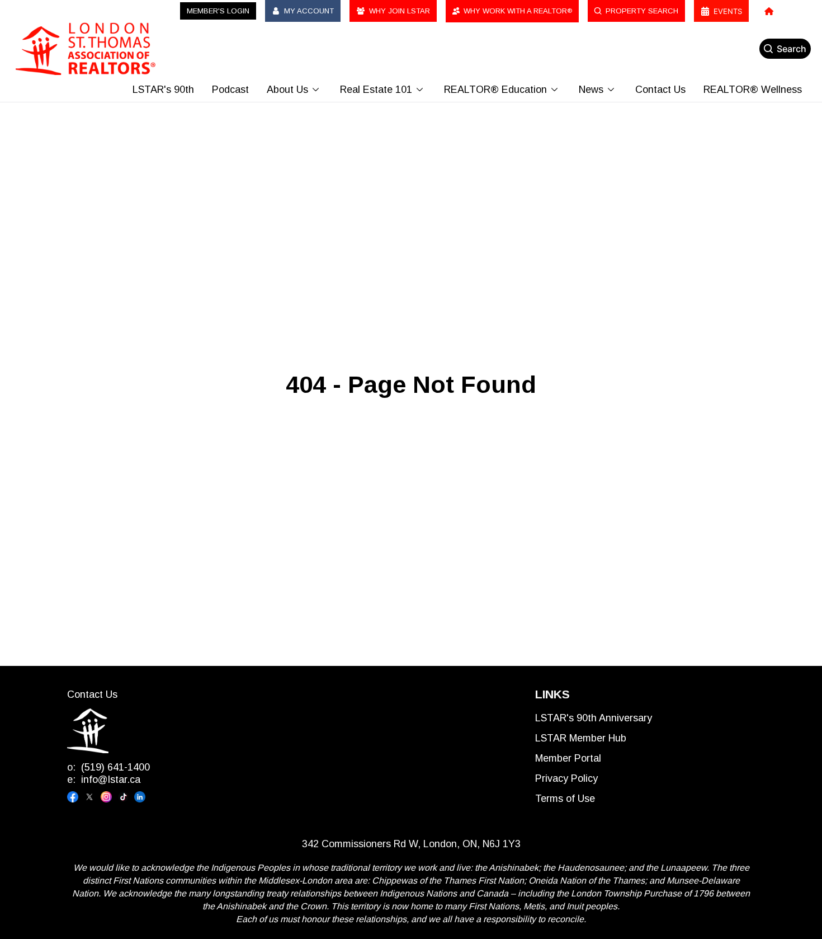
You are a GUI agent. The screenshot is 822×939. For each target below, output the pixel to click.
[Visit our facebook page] (75, 796)
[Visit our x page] (92, 796)
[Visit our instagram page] (109, 796)
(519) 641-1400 (115, 767)
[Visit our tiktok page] (125, 796)
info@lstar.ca (110, 779)
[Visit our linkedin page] (142, 796)
